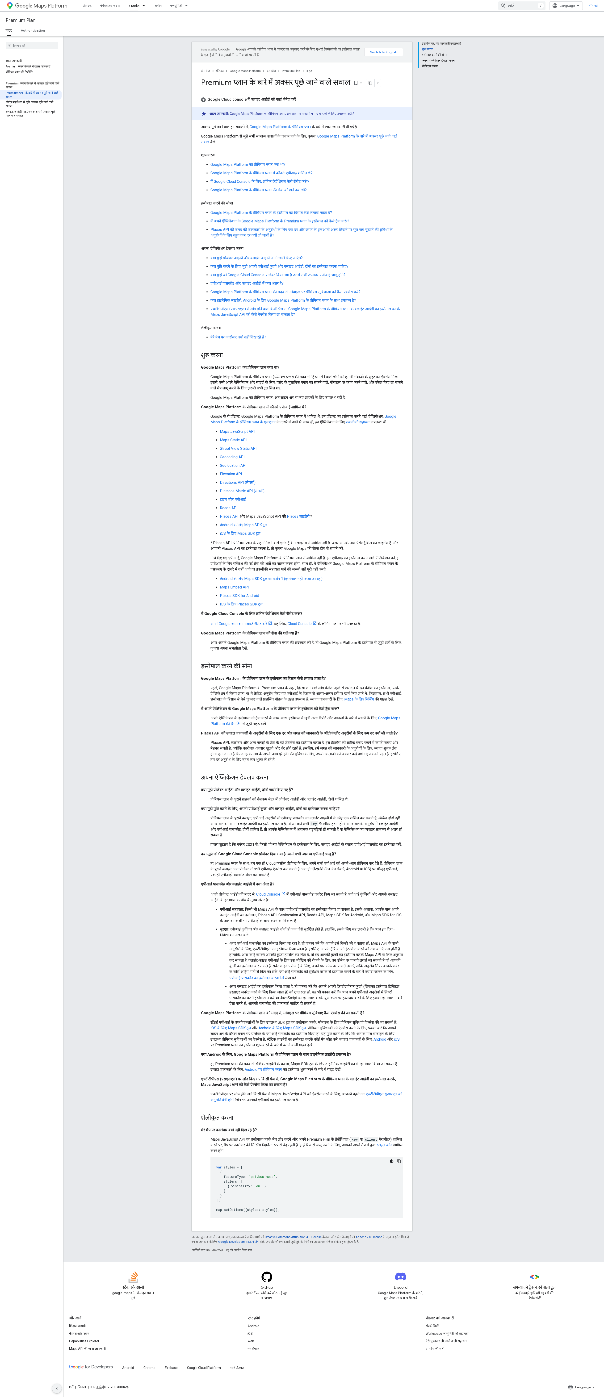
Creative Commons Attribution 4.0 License (293, 1237)
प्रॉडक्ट (87, 6)
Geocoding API (232, 457)
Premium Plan (20, 20)
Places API (229, 516)
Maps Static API (233, 440)
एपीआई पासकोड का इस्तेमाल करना (254, 978)
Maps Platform (50, 6)
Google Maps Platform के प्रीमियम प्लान (280, 127)
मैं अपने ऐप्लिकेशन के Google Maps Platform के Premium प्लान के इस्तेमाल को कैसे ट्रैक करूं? (279, 221)
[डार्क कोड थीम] (391, 1161)
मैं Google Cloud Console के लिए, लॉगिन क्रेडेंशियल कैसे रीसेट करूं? (259, 181)
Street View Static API (238, 448)
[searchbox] (32, 45)
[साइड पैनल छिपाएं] (57, 1388)
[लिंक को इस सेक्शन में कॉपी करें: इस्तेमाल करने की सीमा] (237, 203)
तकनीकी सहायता (358, 422)
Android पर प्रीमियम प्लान (263, 1069)
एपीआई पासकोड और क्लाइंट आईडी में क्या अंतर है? (247, 283)
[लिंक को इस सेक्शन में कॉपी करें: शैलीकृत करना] (226, 328)
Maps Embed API (234, 587)
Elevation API (231, 474)
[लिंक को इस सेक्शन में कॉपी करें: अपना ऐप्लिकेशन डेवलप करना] (248, 248)
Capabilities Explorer (84, 1341)
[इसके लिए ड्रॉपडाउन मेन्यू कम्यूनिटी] (187, 5)
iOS (397, 1039)
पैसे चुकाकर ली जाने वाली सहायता (446, 1341)
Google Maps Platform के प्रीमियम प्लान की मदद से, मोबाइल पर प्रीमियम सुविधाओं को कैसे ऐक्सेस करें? (285, 292)
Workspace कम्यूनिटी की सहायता (447, 1333)
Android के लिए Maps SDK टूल (243, 525)
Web (250, 1341)
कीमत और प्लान (79, 1333)
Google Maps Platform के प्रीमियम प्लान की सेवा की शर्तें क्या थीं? (258, 190)
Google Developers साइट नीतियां (238, 1241)
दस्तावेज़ (134, 6)
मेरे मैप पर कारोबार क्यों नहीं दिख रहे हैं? (238, 337)
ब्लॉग (158, 6)
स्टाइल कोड (384, 1145)
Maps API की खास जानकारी (87, 1349)
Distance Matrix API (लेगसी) (242, 491)
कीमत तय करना (110, 6)
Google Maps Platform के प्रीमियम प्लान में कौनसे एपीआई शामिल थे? (261, 173)
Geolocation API (233, 465)
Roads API (229, 508)
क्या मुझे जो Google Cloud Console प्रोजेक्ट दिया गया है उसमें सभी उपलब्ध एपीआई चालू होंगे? (277, 275)
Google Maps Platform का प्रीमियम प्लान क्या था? (247, 164)
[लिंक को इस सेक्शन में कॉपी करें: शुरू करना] (220, 155)
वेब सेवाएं (253, 1349)
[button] (302, 99)
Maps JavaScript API (237, 431)
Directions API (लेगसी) (238, 482)
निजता (82, 1387)
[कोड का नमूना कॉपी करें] (399, 1161)
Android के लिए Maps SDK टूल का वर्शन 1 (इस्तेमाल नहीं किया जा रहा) (271, 578)
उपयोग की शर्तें (434, 1349)
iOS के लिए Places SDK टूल (241, 604)
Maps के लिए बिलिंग (359, 699)
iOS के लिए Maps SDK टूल (240, 533)
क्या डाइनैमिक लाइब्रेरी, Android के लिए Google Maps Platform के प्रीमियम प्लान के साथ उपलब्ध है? (283, 300)
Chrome (149, 1368)
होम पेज (205, 71)
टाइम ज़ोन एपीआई (233, 499)
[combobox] (521, 5)
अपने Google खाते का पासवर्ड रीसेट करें (238, 623)
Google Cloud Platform (204, 1368)
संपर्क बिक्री (432, 1326)
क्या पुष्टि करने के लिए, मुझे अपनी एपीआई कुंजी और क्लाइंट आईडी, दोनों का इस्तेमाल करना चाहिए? (279, 266)
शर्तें (71, 1387)
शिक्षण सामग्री (77, 1326)
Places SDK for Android (239, 595)
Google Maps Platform (245, 71)
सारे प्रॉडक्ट (237, 1368)
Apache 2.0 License (369, 1237)
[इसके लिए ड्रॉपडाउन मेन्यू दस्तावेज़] (145, 5)
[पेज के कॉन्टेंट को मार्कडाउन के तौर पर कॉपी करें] (370, 83)
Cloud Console (300, 623)
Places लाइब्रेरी (298, 516)
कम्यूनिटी (176, 6)
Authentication (33, 30)
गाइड (9, 30)
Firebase (171, 1368)
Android (379, 1039)
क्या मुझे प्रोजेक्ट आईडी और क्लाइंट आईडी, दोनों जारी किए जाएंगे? (256, 258)
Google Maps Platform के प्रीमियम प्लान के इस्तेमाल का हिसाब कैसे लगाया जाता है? (271, 212)
